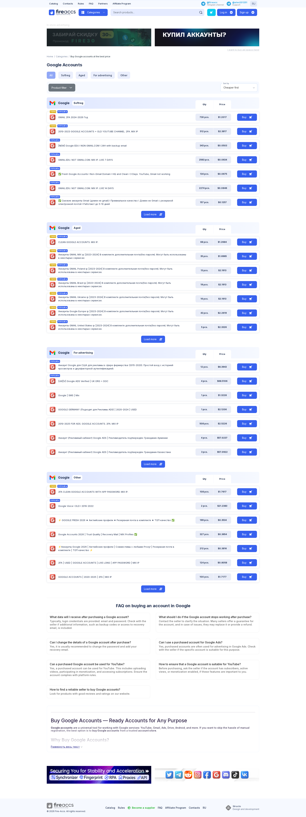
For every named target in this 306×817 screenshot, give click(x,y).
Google (63, 103)
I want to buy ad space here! (243, 49)
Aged (82, 75)
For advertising (103, 75)
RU (253, 3)
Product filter (59, 87)
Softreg (65, 75)
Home (50, 56)
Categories (62, 56)
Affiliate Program (122, 3)
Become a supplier (143, 807)
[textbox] (239, 88)
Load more (150, 214)
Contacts (68, 3)
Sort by (226, 83)
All (51, 75)
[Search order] (211, 12)
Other (123, 75)
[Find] (200, 12)
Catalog (53, 3)
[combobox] (238, 87)
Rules (81, 3)
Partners (103, 3)
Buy (244, 117)
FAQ (91, 3)
